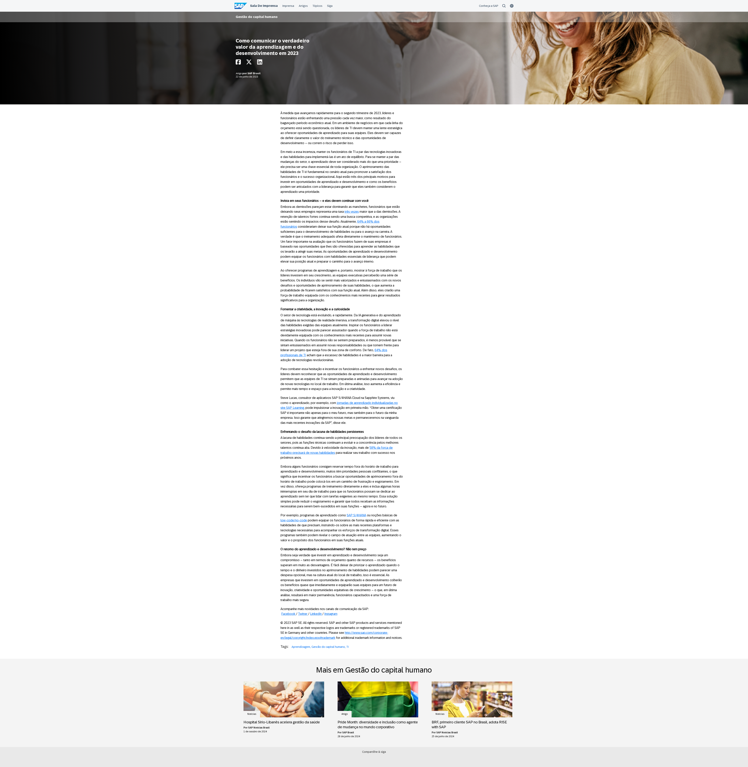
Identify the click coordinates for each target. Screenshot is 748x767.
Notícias (251, 714)
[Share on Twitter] (249, 63)
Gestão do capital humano (257, 17)
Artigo (239, 73)
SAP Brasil (254, 73)
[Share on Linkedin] (259, 63)
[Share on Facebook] (238, 63)
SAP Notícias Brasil (259, 727)
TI (347, 646)
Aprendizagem (301, 646)
